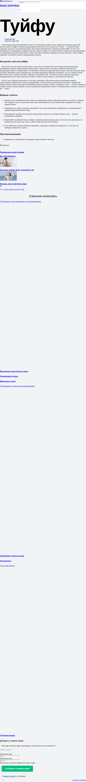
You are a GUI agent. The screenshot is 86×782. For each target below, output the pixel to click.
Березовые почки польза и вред (14, 371)
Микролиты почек (7, 381)
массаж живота (9, 189)
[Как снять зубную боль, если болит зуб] (8, 166)
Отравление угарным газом (12, 555)
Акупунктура (5, 561)
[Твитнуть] (1, 186)
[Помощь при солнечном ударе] (8, 180)
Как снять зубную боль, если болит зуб (17, 170)
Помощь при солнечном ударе (13, 183)
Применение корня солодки (12, 152)
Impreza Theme (9, 776)
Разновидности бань (9, 376)
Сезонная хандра (7, 735)
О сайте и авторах (79, 780)
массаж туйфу (19, 189)
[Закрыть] (20, 9)
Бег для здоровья (7, 156)
